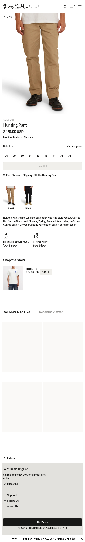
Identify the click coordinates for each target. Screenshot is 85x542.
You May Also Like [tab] (16, 312)
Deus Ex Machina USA (36, 527)
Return (11, 458)
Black (28, 208)
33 (45, 155)
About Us (12, 506)
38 (69, 155)
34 (53, 155)
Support (12, 495)
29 (14, 155)
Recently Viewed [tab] (51, 312)
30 (22, 155)
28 (6, 155)
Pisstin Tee (31, 268)
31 (30, 155)
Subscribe (12, 484)
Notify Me (42, 522)
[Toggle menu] (79, 6)
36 (61, 155)
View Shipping (10, 244)
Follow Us (13, 501)
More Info (29, 137)
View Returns (39, 244)
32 (38, 155)
